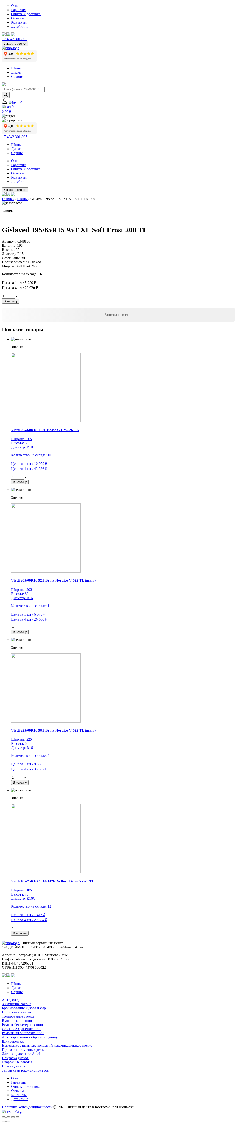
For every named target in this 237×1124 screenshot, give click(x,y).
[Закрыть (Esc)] (17, 1117)
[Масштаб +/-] (4, 1117)
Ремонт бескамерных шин (22, 1025)
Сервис (17, 76)
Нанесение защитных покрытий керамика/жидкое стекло (47, 1045)
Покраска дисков (15, 1058)
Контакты (19, 22)
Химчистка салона (16, 1004)
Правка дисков (13, 1066)
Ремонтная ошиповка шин (23, 1033)
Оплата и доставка (26, 14)
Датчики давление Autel (21, 1054)
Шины (16, 68)
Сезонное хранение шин (21, 1029)
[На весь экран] (8, 1117)
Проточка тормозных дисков (24, 1050)
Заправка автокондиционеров (25, 1070)
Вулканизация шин (17, 1020)
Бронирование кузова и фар (24, 1008)
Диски (16, 72)
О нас (15, 6)
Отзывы (17, 18)
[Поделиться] (13, 1117)
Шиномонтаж (13, 1041)
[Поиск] (6, 95)
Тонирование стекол (18, 1016)
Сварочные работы (17, 1062)
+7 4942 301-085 (14, 39)
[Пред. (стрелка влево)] (4, 1121)
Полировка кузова (16, 1012)
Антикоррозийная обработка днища (30, 1037)
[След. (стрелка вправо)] (8, 1121)
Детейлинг (19, 26)
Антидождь (11, 1000)
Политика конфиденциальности (27, 1107)
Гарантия (18, 10)
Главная (8, 199)
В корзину (11, 301)
